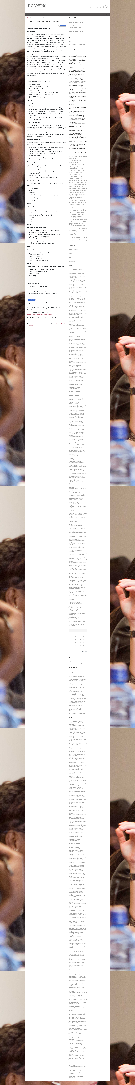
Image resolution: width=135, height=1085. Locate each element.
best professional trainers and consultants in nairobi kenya (77, 176)
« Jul (69, 653)
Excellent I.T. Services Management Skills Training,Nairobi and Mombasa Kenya (77, 414)
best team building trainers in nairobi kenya (78, 188)
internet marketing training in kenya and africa (78, 105)
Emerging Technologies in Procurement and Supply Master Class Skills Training (77, 397)
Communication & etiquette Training (76, 217)
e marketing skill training (73, 78)
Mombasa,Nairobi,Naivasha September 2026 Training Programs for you (77, 22)
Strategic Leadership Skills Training (76, 577)
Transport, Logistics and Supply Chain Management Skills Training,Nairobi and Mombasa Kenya (77, 613)
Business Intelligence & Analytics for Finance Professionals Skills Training (78, 314)
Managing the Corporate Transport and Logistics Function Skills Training (76, 499)
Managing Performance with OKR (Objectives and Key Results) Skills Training (78, 496)
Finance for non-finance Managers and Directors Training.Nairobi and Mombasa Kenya (77, 442)
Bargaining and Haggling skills (75, 166)
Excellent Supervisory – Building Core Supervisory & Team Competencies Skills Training (77, 427)
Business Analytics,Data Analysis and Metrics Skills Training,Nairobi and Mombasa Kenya (78, 308)
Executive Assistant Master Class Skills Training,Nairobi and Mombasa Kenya (76, 430)
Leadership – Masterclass (74, 480)
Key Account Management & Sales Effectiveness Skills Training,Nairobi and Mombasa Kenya (77, 478)
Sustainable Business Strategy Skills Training (78, 589)
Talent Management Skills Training (75, 594)
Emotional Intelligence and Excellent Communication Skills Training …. (76, 400)
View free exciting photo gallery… (75, 138)
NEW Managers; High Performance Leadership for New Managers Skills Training (78, 512)
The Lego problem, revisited (75, 33)
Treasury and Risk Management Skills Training (76, 1059)
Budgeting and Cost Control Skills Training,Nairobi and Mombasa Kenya (76, 306)
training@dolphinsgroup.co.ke (35, 314)
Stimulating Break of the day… (75, 249)
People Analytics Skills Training (75, 531)
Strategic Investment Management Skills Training (77, 1015)
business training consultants (74, 216)
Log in (70, 257)
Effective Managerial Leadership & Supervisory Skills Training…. (75, 395)
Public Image (83, 228)
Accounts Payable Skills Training (75, 269)
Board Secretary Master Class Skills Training (77, 298)
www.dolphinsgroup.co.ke (51, 314)
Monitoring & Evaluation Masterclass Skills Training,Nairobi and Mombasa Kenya (77, 504)
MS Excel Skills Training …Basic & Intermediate (75, 949)
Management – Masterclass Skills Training (77, 488)
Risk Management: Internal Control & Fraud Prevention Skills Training (77, 563)
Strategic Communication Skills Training (77, 573)
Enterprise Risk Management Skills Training (77, 405)
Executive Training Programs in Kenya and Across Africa (77, 685)
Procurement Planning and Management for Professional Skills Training (77, 538)
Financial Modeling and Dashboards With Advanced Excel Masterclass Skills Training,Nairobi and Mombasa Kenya (77, 449)
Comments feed (72, 260)
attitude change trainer (77, 164)
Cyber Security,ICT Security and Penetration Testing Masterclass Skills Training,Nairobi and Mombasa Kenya (77, 369)
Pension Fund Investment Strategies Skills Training (77, 963)
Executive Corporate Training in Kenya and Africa (77, 87)
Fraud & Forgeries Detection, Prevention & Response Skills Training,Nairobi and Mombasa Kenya (77, 453)
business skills (76, 204)
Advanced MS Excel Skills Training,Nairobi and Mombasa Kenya (77, 277)
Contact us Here (72, 342)
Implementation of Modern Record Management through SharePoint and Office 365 (77, 467)
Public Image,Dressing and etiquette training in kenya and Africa (77, 115)
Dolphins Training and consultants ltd (76, 68)
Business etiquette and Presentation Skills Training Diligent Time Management (77, 197)
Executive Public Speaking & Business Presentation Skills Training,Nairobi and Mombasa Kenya (76, 434)
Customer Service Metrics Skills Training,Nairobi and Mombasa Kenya (76, 366)
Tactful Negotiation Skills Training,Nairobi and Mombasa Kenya (77, 592)
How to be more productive (81, 225)
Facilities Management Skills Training (76, 436)
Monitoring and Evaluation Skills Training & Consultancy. (77, 947)
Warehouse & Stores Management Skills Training (77, 1062)
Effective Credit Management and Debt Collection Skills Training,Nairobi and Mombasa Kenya (76, 384)
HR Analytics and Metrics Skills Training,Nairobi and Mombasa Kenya (76, 462)
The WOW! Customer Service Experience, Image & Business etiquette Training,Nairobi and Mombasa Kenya (77, 609)
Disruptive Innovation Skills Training (76, 377)
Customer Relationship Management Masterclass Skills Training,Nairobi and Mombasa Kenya (76, 360)
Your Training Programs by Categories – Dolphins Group (77, 1064)
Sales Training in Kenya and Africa (75, 129)
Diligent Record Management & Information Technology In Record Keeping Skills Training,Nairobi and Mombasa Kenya (77, 375)
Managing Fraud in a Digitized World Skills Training (77, 930)
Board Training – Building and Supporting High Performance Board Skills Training (77, 300)
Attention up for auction (74, 25)
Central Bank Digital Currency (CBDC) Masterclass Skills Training (76, 323)
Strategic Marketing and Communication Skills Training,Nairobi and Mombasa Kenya (77, 579)
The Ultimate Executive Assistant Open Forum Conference (78, 1045)
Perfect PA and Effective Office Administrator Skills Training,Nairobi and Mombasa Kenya (78, 536)
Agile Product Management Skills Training (77, 280)
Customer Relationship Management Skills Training (77, 815)
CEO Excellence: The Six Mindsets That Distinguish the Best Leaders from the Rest (77, 326)
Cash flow (82, 216)
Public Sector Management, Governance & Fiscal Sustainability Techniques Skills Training (77, 547)
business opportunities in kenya (77, 201)
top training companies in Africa (75, 230)
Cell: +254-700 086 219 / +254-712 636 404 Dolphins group (77, 54)
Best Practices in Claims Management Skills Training (77, 747)
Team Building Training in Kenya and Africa (77, 136)
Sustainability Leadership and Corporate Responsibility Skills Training (77, 588)
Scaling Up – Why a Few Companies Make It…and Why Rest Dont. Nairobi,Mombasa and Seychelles (78, 569)
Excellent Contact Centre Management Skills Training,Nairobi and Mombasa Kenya (77, 411)
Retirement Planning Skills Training (75, 558)
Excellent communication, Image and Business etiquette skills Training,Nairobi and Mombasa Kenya (78, 408)
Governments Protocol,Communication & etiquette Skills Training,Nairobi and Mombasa (77, 457)
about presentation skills (76, 156)
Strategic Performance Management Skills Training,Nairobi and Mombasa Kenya (77, 582)
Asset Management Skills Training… (76, 290)
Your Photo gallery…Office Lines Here (76, 144)
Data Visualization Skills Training (75, 372)
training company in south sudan (80, 241)
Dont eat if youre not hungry (75, 27)
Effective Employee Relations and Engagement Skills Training (75, 388)
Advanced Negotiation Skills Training (76, 279)
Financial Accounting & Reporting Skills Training (77, 889)
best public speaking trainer (78, 180)
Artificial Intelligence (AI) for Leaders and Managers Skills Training (77, 285)
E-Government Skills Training (74, 379)
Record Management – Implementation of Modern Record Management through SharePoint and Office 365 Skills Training (77, 556)
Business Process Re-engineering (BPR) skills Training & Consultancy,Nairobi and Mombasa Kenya (78, 317)
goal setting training (77, 224)
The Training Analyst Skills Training (76, 603)
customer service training (76, 219)
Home (28, 17)
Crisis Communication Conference (75, 354)
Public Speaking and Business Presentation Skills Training (77, 990)
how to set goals (76, 228)
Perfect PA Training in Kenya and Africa (76, 109)
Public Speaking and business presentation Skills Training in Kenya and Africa (77, 119)
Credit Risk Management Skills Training (76, 353)
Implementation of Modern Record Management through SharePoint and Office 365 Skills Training (77, 471)
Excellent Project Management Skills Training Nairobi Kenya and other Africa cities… (78, 82)
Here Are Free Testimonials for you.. (76, 103)
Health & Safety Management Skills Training (77, 459)
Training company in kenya (76, 240)
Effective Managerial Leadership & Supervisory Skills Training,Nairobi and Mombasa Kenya (76, 391)
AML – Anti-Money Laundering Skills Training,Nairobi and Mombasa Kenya (76, 282)
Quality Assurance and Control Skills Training (78, 553)
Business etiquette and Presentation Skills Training (77, 195)
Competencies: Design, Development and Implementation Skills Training (77, 334)
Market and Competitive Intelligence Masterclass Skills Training (76, 501)
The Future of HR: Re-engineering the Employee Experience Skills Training (76, 601)
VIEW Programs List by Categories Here (76, 41)
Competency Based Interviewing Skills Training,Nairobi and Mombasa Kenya (76, 337)
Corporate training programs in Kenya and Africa (77, 65)
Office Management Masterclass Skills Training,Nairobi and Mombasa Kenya (76, 515)
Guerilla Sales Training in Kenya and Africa (77, 94)
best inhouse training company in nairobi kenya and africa (77, 170)
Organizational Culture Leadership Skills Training (77, 958)
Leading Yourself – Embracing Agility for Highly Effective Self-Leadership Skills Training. (77, 483)
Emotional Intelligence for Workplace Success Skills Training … (76, 403)
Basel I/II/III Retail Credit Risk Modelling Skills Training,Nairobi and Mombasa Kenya (78, 292)
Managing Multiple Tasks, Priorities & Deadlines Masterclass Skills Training (76, 493)
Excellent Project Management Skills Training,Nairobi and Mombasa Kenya (76, 421)
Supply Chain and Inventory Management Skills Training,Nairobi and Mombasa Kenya (77, 585)
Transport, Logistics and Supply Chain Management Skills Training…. (76, 616)
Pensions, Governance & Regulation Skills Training (77, 968)
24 (69, 645)
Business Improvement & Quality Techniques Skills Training (77, 763)
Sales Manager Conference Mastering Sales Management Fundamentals (77, 566)
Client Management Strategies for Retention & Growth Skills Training (77, 329)
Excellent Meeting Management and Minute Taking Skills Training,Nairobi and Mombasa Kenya (77, 417)
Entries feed (71, 258)
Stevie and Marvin (72, 572)
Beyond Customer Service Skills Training (77, 296)
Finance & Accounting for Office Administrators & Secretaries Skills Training (77, 438)
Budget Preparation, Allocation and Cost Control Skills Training (77, 303)
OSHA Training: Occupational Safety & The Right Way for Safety (77, 960)
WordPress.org (72, 261)
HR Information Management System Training (78, 463)
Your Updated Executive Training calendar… (77, 44)
